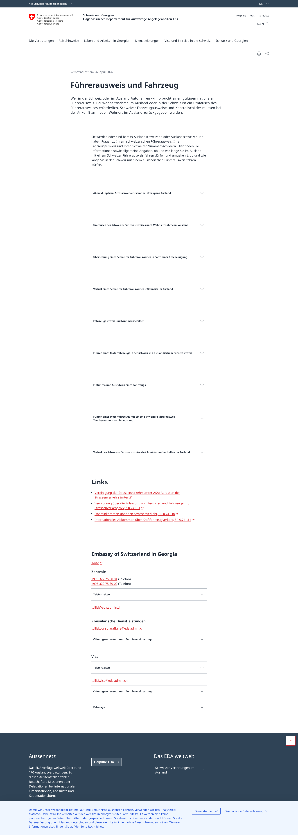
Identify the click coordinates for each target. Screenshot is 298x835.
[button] (41, 40)
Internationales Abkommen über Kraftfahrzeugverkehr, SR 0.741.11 (143, 520)
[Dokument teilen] (267, 53)
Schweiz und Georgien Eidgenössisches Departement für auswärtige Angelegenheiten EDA (130, 17)
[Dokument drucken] (259, 53)
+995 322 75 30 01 (104, 579)
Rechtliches (95, 826)
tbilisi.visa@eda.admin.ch (109, 680)
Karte (95, 563)
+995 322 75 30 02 (104, 584)
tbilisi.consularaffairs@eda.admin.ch (117, 628)
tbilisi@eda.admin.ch (106, 607)
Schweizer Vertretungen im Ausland (174, 770)
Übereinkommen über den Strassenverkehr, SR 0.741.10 (135, 514)
